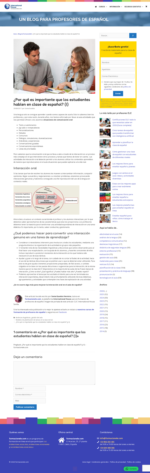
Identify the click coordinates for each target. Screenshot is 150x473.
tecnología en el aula (109, 277)
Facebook (63, 312)
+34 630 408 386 (107, 448)
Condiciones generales (100, 462)
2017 (102, 321)
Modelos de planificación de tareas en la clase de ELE (34, 320)
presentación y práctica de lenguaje (115, 271)
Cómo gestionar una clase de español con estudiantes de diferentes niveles (124, 154)
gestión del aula (36, 317)
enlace (110, 106)
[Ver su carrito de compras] (146, 6)
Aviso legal (86, 462)
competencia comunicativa (111, 241)
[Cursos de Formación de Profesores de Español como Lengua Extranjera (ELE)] (13, 6)
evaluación (104, 254)
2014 (102, 331)
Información (115, 7)
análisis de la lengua (108, 237)
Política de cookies (134, 462)
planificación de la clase (110, 267)
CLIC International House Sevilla (22, 447)
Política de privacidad (118, 462)
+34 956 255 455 (107, 442)
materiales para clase (109, 261)
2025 (102, 294)
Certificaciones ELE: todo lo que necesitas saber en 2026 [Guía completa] (124, 122)
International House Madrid (39, 444)
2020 (102, 311)
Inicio (15, 34)
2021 (102, 307)
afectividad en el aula (109, 234)
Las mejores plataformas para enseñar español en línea (123, 208)
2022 (102, 304)
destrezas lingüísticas (23, 317)
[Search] (132, 35)
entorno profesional (108, 251)
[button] (75, 469)
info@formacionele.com (111, 438)
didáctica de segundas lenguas (113, 247)
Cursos (102, 7)
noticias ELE (105, 264)
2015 (102, 328)
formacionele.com (22, 462)
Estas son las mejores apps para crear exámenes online (124, 186)
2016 (102, 324)
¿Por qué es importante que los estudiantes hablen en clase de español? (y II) (43, 322)
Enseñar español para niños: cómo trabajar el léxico (122, 218)
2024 (102, 297)
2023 (102, 301)
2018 (102, 318)
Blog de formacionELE (25, 34)
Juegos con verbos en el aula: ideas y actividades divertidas (123, 176)
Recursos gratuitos (133, 7)
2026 (102, 291)
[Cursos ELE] (96, 6)
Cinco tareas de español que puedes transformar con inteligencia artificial (123, 133)
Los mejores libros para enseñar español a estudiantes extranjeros (122, 197)
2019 (102, 314)
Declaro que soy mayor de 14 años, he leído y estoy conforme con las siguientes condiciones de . (118, 85)
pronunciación (106, 274)
